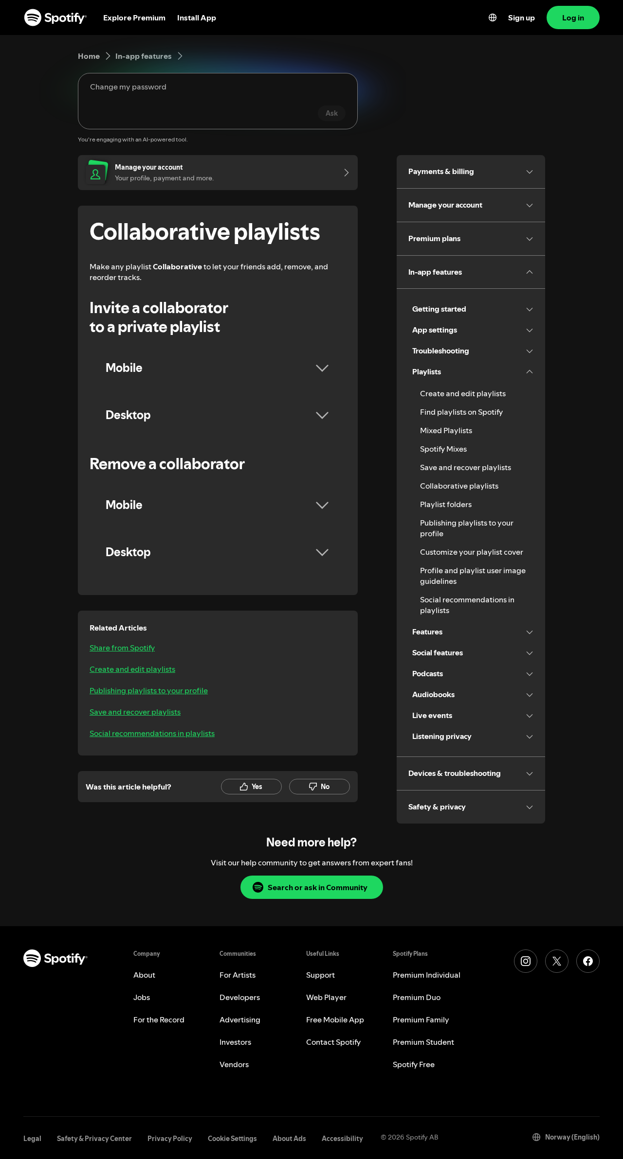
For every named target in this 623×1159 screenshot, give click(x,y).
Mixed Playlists (446, 430)
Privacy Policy (169, 1138)
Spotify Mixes (443, 448)
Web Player (326, 997)
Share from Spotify (122, 647)
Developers (240, 997)
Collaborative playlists (459, 485)
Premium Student (423, 1041)
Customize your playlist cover (471, 551)
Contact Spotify (333, 1041)
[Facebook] (588, 961)
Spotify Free (414, 1064)
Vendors (234, 1064)
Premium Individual (426, 974)
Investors (235, 1041)
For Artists (238, 974)
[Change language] (492, 17)
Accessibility (342, 1138)
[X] (556, 961)
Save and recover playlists (135, 711)
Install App (196, 17)
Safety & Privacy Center (94, 1138)
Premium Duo (416, 997)
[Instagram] (525, 961)
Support (320, 974)
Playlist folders (446, 504)
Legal (32, 1138)
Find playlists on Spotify (461, 411)
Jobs (141, 997)
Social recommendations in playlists (152, 733)
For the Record (158, 1019)
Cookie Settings (232, 1138)
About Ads (289, 1138)
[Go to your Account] (343, 172)
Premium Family (421, 1019)
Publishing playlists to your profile (149, 690)
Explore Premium (134, 17)
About (144, 974)
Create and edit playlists (132, 669)
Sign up (521, 17)
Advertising (240, 1019)
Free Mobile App (335, 1019)
